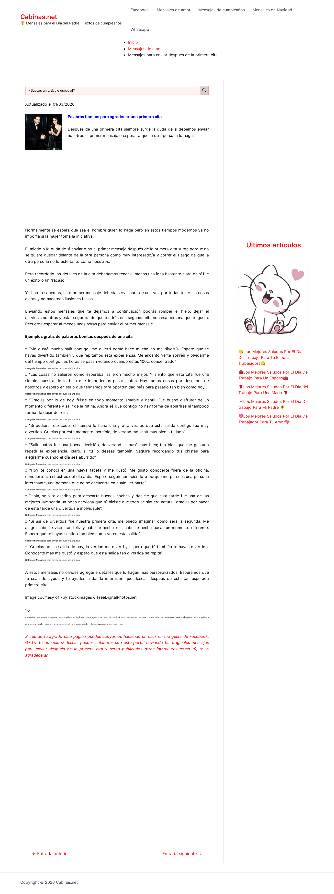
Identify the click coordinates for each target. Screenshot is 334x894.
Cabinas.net (38, 17)
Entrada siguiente (182, 853)
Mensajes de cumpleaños (221, 9)
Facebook (140, 9)
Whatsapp (140, 29)
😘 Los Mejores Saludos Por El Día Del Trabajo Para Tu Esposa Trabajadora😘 (270, 357)
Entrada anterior (50, 853)
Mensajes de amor (173, 9)
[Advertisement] (117, 184)
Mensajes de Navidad (272, 9)
